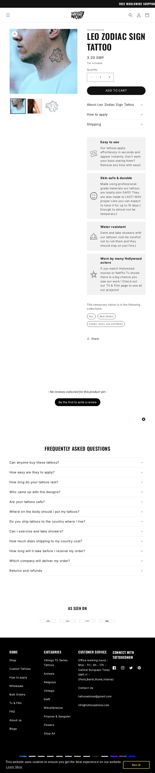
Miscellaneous (53, 707)
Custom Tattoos (19, 668)
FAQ (12, 711)
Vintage (49, 690)
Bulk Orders (17, 694)
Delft (47, 699)
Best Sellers (107, 316)
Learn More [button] (14, 767)
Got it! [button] (136, 764)
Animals (49, 673)
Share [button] (95, 338)
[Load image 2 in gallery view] (35, 106)
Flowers (49, 724)
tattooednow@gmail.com (95, 696)
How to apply (18, 677)
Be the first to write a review (78, 402)
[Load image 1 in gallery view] (18, 106)
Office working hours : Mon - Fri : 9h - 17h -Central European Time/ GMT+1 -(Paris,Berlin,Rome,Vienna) (96, 670)
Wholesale (16, 686)
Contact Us (85, 687)
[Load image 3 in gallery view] (51, 106)
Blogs (13, 728)
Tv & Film (15, 703)
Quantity (92, 69)
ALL (91, 316)
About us (15, 720)
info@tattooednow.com (93, 705)
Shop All (49, 733)
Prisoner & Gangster (57, 716)
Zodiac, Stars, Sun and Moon (106, 323)
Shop (12, 660)
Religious (50, 682)
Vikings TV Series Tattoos (55, 663)
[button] (8, 15)
